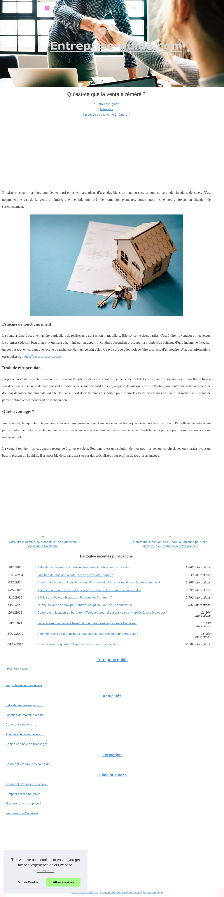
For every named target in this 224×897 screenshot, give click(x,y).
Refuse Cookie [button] (27, 882)
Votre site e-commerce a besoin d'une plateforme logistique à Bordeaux (43, 544)
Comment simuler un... (21, 724)
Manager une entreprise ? (23, 803)
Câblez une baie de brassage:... (27, 744)
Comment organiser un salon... (26, 784)
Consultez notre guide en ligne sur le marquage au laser (76, 644)
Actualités (106, 109)
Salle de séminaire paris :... (24, 705)
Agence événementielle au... (25, 734)
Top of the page (153, 892)
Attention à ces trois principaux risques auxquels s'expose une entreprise (87, 633)
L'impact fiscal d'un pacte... (24, 794)
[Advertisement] (106, 149)
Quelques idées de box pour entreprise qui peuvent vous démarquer (84, 604)
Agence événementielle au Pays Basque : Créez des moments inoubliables (89, 590)
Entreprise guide (107, 104)
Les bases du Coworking (22, 813)
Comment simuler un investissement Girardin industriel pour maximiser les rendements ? (98, 582)
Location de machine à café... (25, 715)
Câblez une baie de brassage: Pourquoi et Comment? (74, 597)
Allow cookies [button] (63, 882)
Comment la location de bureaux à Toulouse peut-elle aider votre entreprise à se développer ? (170, 544)
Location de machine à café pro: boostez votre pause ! (75, 574)
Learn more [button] (45, 871)
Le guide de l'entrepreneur (23, 685)
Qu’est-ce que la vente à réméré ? (106, 114)
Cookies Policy (131, 892)
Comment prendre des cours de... (28, 764)
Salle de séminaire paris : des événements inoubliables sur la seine (83, 567)
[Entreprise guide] (112, 43)
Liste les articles (16, 669)
